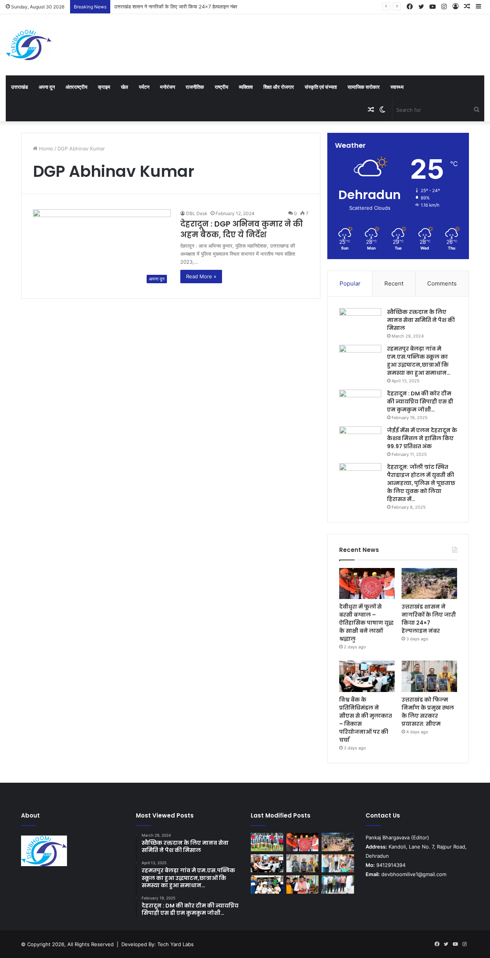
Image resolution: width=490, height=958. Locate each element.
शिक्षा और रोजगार (278, 87)
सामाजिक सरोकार (364, 87)
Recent (393, 283)
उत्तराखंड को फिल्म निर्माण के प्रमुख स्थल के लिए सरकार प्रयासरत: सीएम (428, 712)
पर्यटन (144, 87)
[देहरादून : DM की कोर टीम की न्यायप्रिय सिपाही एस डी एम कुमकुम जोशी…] (360, 404)
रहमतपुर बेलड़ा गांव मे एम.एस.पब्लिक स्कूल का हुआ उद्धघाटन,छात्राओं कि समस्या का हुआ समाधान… (419, 361)
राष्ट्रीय (221, 87)
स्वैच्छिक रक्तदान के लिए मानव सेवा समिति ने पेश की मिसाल (421, 320)
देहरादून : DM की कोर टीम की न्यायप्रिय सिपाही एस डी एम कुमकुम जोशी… (420, 401)
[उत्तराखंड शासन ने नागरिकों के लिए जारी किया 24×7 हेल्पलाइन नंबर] (429, 583)
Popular (350, 283)
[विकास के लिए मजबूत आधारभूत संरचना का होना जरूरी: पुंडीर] (338, 884)
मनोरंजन (167, 87)
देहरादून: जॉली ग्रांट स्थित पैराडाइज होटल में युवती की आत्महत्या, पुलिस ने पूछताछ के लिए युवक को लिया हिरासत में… (421, 483)
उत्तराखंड (19, 87)
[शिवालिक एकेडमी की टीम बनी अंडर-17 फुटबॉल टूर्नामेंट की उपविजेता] (267, 842)
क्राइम (104, 87)
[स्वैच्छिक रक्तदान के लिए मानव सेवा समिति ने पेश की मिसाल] (360, 322)
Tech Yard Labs (175, 944)
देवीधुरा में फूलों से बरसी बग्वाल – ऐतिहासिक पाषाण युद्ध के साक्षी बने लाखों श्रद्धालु (366, 623)
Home (45, 148)
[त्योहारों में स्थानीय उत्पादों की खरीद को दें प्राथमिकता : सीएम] (302, 884)
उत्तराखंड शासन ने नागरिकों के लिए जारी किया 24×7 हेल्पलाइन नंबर (175, 6)
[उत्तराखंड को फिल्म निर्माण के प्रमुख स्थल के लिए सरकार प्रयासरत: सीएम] (429, 676)
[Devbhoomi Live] (29, 44)
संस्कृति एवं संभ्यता (321, 87)
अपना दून (47, 87)
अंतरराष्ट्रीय (76, 87)
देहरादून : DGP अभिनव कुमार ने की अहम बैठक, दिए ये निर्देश (241, 229)
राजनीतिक (195, 87)
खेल (124, 87)
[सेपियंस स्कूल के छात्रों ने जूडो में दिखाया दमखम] (267, 884)
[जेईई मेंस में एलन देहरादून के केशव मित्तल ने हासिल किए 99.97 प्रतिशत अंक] (360, 440)
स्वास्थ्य (396, 87)
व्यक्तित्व (246, 87)
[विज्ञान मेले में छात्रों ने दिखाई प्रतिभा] (338, 863)
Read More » (201, 276)
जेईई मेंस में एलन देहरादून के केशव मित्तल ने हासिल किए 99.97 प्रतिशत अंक (422, 438)
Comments (442, 283)
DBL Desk (196, 213)
